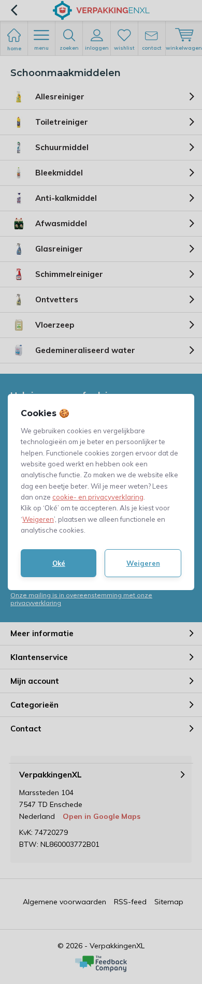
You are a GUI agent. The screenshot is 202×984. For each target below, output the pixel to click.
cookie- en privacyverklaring (97, 497)
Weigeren (38, 519)
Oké (58, 563)
